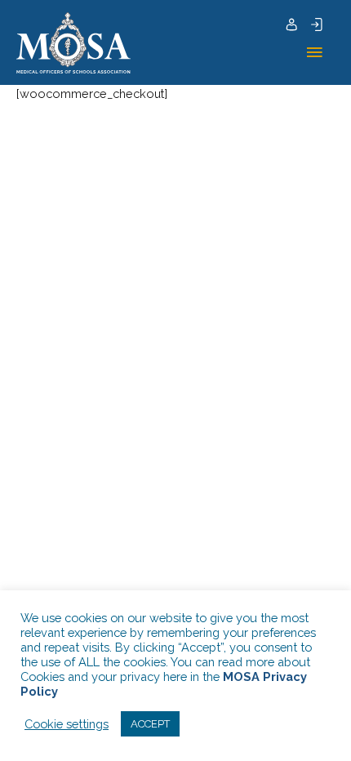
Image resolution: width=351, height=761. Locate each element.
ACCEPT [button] (150, 724)
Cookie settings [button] (66, 724)
